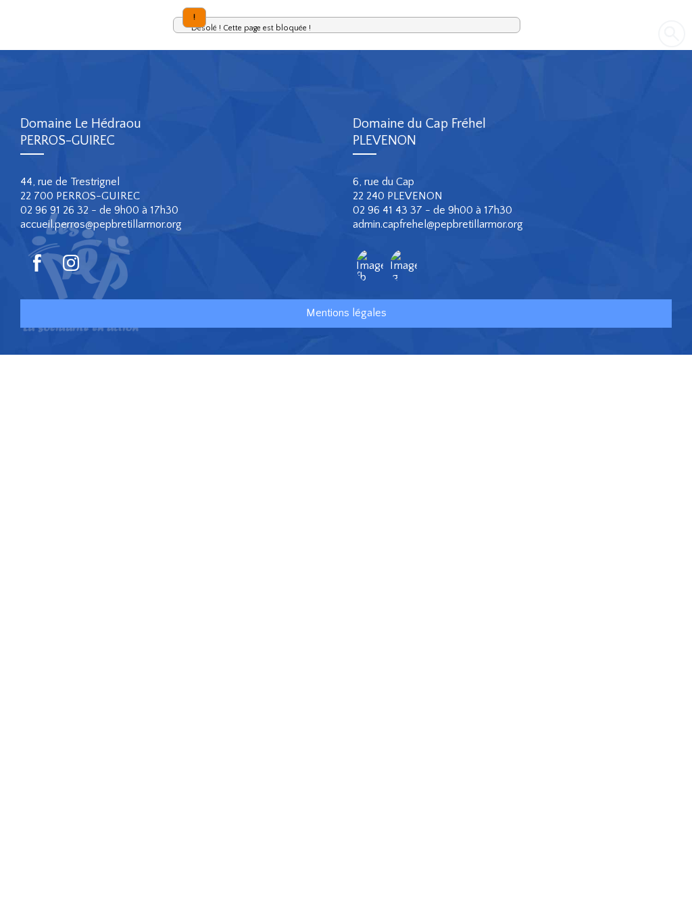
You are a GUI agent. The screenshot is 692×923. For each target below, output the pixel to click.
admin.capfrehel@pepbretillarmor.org (438, 224)
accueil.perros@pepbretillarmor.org (101, 224)
